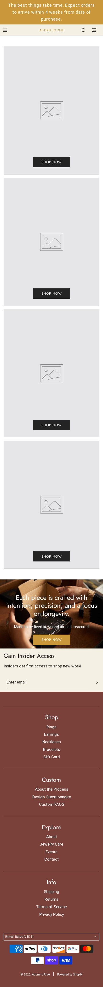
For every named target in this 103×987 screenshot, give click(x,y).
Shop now (51, 162)
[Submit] (97, 682)
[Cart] (94, 30)
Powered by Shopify (70, 974)
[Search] (83, 30)
